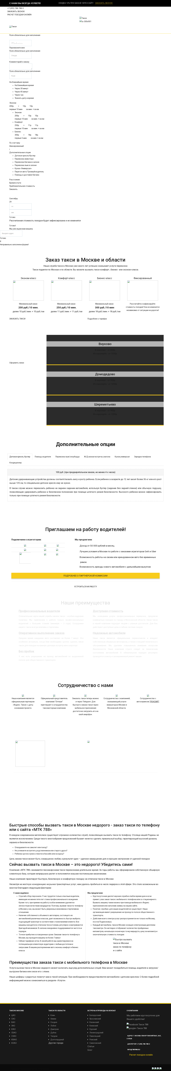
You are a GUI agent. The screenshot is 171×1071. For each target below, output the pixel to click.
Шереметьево (105, 404)
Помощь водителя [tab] (43, 457)
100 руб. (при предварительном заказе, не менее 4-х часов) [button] (85, 472)
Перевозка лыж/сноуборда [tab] (67, 457)
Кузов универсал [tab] (122, 457)
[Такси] (13, 27)
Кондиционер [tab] (15, 463)
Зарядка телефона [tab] (142, 457)
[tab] (85, 472)
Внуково (105, 344)
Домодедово (105, 374)
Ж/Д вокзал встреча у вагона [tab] (97, 457)
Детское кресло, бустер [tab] (19, 457)
